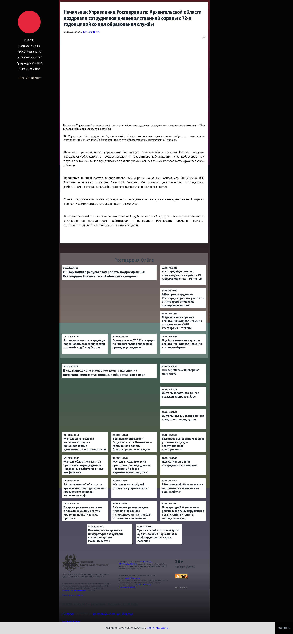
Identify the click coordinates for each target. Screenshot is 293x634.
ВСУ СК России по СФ (29, 57)
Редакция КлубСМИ (127, 587)
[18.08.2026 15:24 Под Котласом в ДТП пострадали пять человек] (183, 455)
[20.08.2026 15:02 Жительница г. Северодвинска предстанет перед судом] (183, 409)
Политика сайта (157, 627)
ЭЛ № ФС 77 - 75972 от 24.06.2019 (135, 563)
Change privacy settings (72, 595)
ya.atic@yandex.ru (132, 578)
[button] (203, 37)
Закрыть (284, 627)
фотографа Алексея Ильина (113, 613)
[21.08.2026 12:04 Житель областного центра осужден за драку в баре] (183, 386)
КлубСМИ (29, 40)
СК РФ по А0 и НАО (29, 69)
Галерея (68, 613)
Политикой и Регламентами (74, 590)
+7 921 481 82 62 (143, 585)
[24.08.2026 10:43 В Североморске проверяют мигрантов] (183, 363)
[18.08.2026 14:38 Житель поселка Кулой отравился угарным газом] (134, 478)
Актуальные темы (71, 621)
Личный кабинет (30, 78)
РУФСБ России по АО (29, 51)
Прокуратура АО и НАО (29, 63)
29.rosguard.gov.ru (91, 31)
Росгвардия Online (29, 45)
